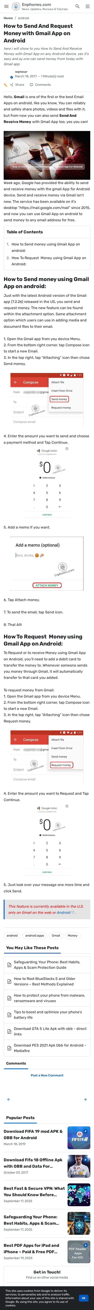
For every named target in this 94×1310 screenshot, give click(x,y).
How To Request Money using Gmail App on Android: (49, 261)
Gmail (56, 936)
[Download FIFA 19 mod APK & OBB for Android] (79, 1137)
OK (84, 1298)
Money (73, 936)
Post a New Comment (47, 1075)
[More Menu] (87, 6)
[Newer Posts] (9, 1099)
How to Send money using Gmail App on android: (46, 247)
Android (63, 912)
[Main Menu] (6, 6)
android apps (34, 936)
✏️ (6, 85)
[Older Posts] (84, 1099)
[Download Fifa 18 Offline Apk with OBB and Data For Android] (79, 1166)
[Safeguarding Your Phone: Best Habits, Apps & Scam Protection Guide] (79, 1223)
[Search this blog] (77, 6)
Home (8, 18)
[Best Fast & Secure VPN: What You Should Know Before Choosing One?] (79, 1194)
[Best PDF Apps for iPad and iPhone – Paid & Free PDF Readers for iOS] (79, 1251)
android (23, 18)
